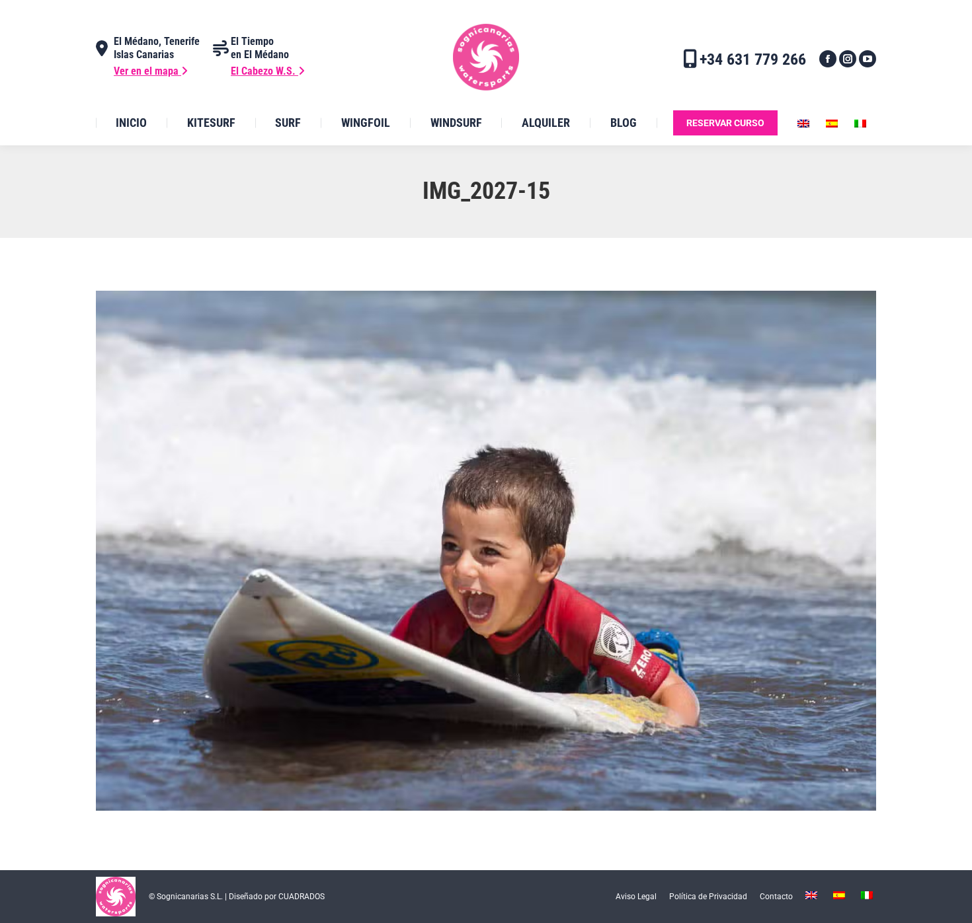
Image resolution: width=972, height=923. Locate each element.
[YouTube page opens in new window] (867, 58)
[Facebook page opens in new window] (827, 58)
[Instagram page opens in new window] (847, 58)
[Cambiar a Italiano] (862, 123)
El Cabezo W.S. (264, 71)
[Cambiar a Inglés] (805, 123)
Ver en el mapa (147, 71)
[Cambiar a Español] (833, 123)
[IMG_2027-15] (486, 551)
